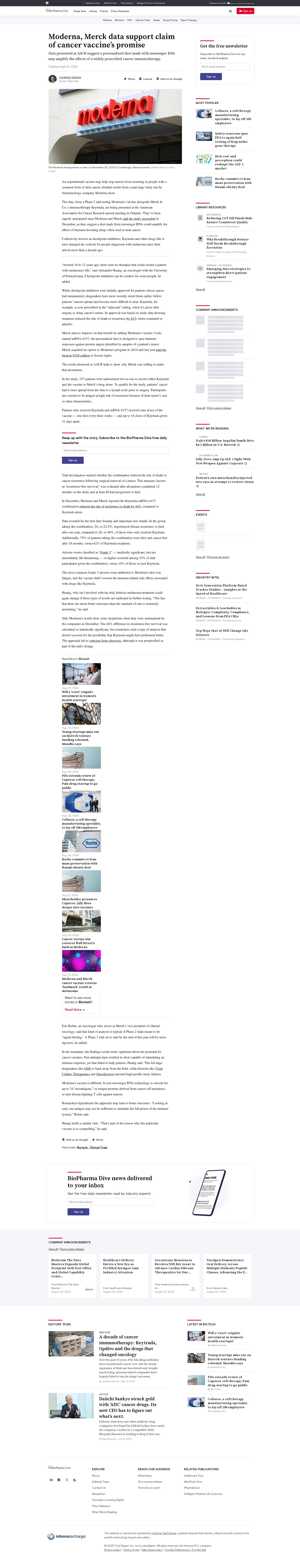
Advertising (144, 1475)
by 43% (132, 318)
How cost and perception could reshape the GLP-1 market (229, 162)
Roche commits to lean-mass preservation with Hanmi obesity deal (233, 183)
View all (200, 289)
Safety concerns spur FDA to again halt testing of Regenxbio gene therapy (231, 139)
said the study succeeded (139, 218)
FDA (129, 20)
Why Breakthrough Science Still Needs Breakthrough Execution (228, 243)
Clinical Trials (142, 20)
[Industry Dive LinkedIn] (51, 1480)
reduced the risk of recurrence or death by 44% (110, 506)
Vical (158, 1068)
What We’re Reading (104, 1512)
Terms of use (131, 1550)
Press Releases (120, 11)
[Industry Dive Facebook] (59, 1480)
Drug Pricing (170, 20)
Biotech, (83, 1147)
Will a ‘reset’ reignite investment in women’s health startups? (225, 1337)
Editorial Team (100, 1481)
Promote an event (218, 557)
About (95, 1475)
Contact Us (99, 1487)
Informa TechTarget (164, 1533)
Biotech (119, 20)
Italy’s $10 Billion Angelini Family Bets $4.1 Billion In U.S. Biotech (225, 442)
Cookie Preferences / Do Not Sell (185, 1550)
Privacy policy (112, 1550)
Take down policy (152, 1550)
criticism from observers (105, 640)
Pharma (107, 20)
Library (93, 11)
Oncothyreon (105, 1074)
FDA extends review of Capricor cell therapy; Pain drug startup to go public (228, 1381)
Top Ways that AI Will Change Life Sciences (222, 633)
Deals (156, 20)
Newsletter (98, 1494)
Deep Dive (80, 11)
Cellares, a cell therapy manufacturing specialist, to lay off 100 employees (233, 117)
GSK (87, 1068)
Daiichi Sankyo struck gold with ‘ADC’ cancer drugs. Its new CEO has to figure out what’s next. (127, 1407)
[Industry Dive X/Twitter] (66, 1480)
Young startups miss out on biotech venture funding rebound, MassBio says (229, 1359)
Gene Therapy (189, 20)
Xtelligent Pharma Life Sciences (151, 3)
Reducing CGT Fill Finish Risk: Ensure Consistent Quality (230, 220)
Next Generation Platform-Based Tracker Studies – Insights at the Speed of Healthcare (221, 589)
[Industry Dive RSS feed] (74, 1480)
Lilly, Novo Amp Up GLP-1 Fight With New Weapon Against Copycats (223, 461)
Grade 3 (105, 552)
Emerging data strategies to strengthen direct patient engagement (228, 273)
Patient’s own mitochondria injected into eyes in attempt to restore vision (225, 480)
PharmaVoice (127, 3)
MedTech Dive (110, 3)
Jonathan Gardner (70, 77)
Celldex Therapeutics (76, 1074)
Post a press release (219, 408)
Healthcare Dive (92, 3)
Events (104, 11)
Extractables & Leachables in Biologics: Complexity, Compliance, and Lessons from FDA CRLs (222, 612)
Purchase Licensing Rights (108, 1500)
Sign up (247, 10)
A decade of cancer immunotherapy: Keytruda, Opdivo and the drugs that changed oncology (128, 1345)
